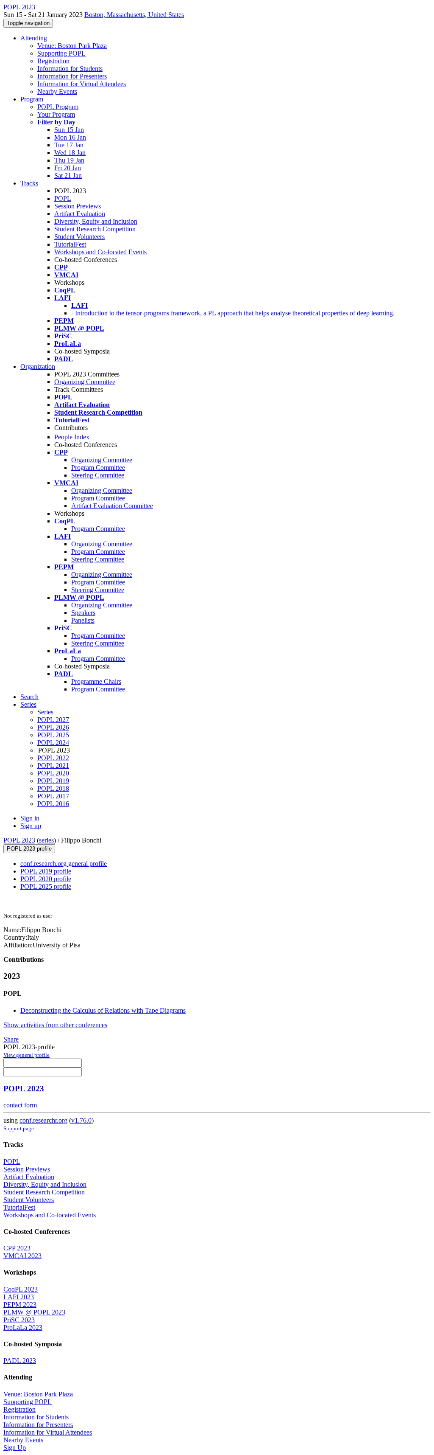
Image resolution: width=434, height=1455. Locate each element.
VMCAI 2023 (22, 1255)
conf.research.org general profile (63, 863)
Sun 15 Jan (69, 129)
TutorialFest (70, 244)
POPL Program (57, 106)
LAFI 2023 (18, 1297)
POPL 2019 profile (45, 871)
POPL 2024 (53, 742)
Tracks (29, 183)
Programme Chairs (96, 681)
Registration (53, 61)
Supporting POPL (61, 53)
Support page (18, 1128)
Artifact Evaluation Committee (112, 505)
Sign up (30, 825)
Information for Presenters (72, 76)
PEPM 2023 (19, 1304)
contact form (20, 1105)
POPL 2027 (53, 719)
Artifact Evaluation (79, 213)
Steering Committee (97, 475)
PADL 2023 (19, 1360)
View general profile (26, 1055)
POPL (62, 198)
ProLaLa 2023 (22, 1327)
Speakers (83, 612)
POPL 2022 (53, 757)
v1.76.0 (81, 1120)
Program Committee (98, 467)
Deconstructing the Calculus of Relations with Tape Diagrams (103, 1010)
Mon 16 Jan (70, 137)
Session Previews (77, 206)
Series (45, 712)
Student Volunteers (79, 236)
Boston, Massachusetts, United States (134, 14)
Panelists (83, 620)
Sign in (29, 818)
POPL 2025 (53, 735)
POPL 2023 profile (29, 848)
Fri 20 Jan (67, 167)
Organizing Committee (84, 381)
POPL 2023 (19, 840)
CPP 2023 (17, 1248)
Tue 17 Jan (68, 145)
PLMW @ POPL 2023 (34, 1312)
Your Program (56, 114)
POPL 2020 (53, 773)
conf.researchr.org (43, 1120)
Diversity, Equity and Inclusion (95, 221)
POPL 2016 (53, 803)
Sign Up (14, 1447)
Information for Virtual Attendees (81, 83)
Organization (37, 366)
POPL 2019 (53, 780)
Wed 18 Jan (70, 152)
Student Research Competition (95, 229)
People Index (71, 437)
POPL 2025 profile (45, 886)
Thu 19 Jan (69, 160)
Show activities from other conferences (55, 1024)
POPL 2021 (53, 765)
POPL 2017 (53, 796)
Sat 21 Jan (68, 175)
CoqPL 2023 (20, 1289)
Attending (33, 38)
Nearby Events (57, 91)
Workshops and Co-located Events (100, 252)
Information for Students (70, 68)
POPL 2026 (53, 727)
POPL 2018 (53, 788)
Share (11, 1039)
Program (31, 99)
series (46, 840)
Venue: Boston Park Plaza (72, 45)
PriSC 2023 (19, 1319)
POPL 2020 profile (45, 878)
